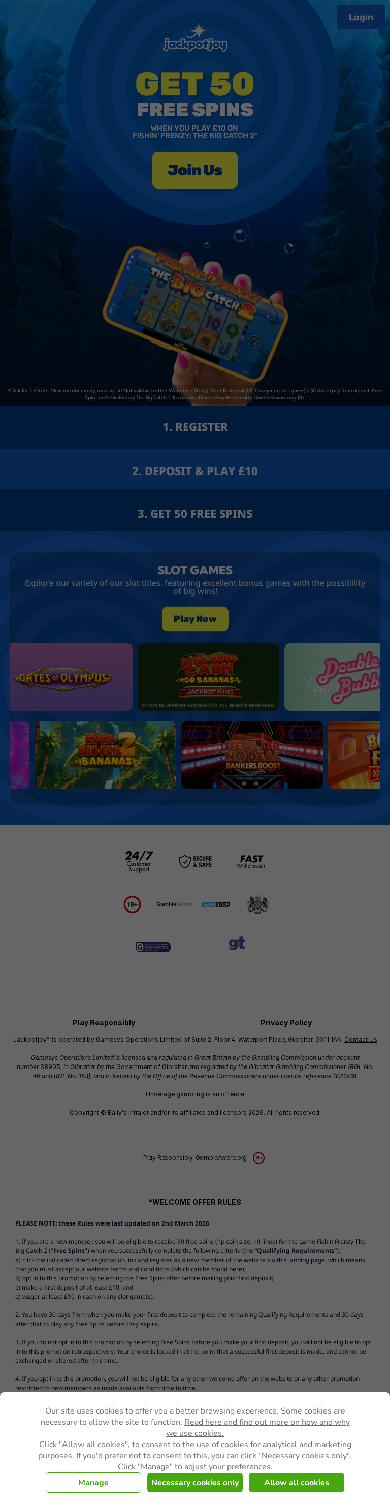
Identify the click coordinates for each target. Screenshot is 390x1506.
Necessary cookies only (195, 1482)
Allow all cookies (296, 1482)
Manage (93, 1482)
